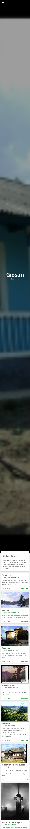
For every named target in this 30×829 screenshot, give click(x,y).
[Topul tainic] (15, 635)
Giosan (15, 274)
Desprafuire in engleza (12, 822)
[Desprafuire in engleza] (15, 802)
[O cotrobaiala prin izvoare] (15, 753)
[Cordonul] (15, 712)
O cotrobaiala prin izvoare (13, 764)
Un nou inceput (9, 685)
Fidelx (5, 577)
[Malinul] (15, 600)
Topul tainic (7, 648)
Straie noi (6, 575)
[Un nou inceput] (15, 674)
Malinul (5, 610)
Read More (24, 588)
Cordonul (6, 723)
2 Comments (6, 621)
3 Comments (6, 740)
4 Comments (6, 588)
